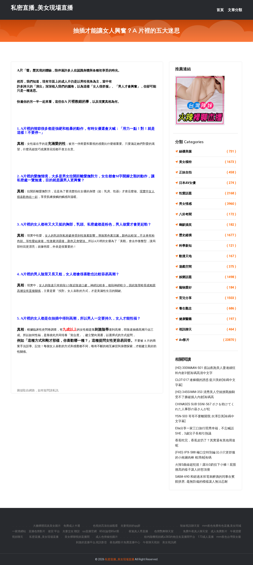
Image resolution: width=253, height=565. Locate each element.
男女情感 (207, 204)
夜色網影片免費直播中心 (125, 542)
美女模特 (207, 162)
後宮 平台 (54, 531)
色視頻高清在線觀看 (105, 525)
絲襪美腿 (207, 151)
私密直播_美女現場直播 (42, 7)
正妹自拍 (207, 172)
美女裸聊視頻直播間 (77, 536)
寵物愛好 (207, 287)
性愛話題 (207, 193)
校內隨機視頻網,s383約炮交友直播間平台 (169, 536)
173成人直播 (206, 536)
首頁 (220, 10)
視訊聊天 (207, 329)
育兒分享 (207, 298)
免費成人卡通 (71, 525)
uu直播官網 (89, 531)
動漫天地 (207, 256)
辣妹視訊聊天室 (189, 525)
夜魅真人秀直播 (138, 531)
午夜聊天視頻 (151, 542)
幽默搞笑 (207, 225)
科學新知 (207, 245)
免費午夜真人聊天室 (195, 531)
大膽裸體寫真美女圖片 (47, 525)
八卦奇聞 (207, 214)
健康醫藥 (207, 319)
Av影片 (207, 340)
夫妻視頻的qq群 (130, 525)
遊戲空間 (207, 266)
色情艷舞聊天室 (164, 531)
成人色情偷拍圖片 (107, 536)
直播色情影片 (37, 531)
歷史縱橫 (207, 235)
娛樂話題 (207, 277)
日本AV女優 (207, 183)
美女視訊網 (169, 542)
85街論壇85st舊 (109, 531)
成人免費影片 (219, 531)
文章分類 (235, 10)
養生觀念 (207, 308)
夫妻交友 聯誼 (71, 531)
